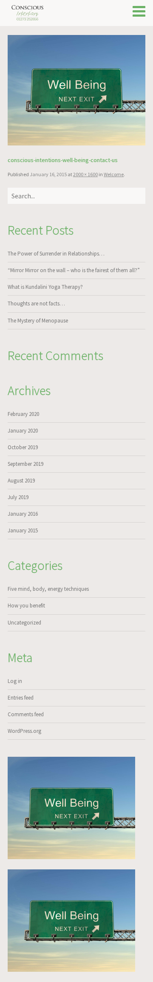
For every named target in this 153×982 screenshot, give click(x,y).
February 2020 (23, 414)
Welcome (114, 174)
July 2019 (18, 497)
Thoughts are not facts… (36, 303)
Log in (15, 681)
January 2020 (23, 430)
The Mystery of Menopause (38, 320)
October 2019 (23, 447)
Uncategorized (24, 622)
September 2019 (25, 464)
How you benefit (26, 605)
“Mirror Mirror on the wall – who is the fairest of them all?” (74, 270)
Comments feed (26, 714)
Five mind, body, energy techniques (48, 589)
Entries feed (21, 697)
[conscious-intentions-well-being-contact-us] (76, 90)
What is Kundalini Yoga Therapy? (45, 287)
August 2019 (21, 480)
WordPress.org (24, 731)
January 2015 (23, 530)
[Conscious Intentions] (28, 12)
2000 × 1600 (85, 174)
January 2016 (23, 513)
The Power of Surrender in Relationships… (56, 253)
